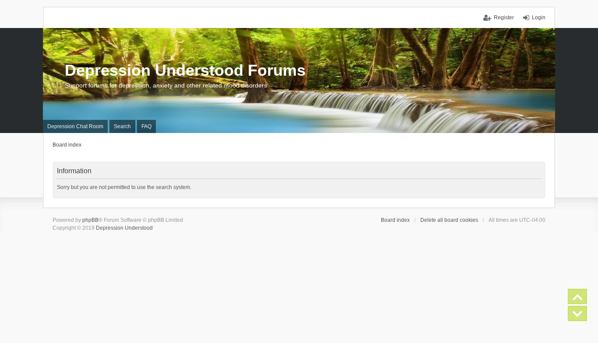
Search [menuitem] (122, 126)
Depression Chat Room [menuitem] (75, 126)
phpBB (90, 220)
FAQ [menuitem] (146, 126)
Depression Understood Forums (185, 70)
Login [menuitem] (538, 17)
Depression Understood (124, 228)
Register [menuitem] (504, 17)
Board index (395, 220)
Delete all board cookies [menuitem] (449, 220)
